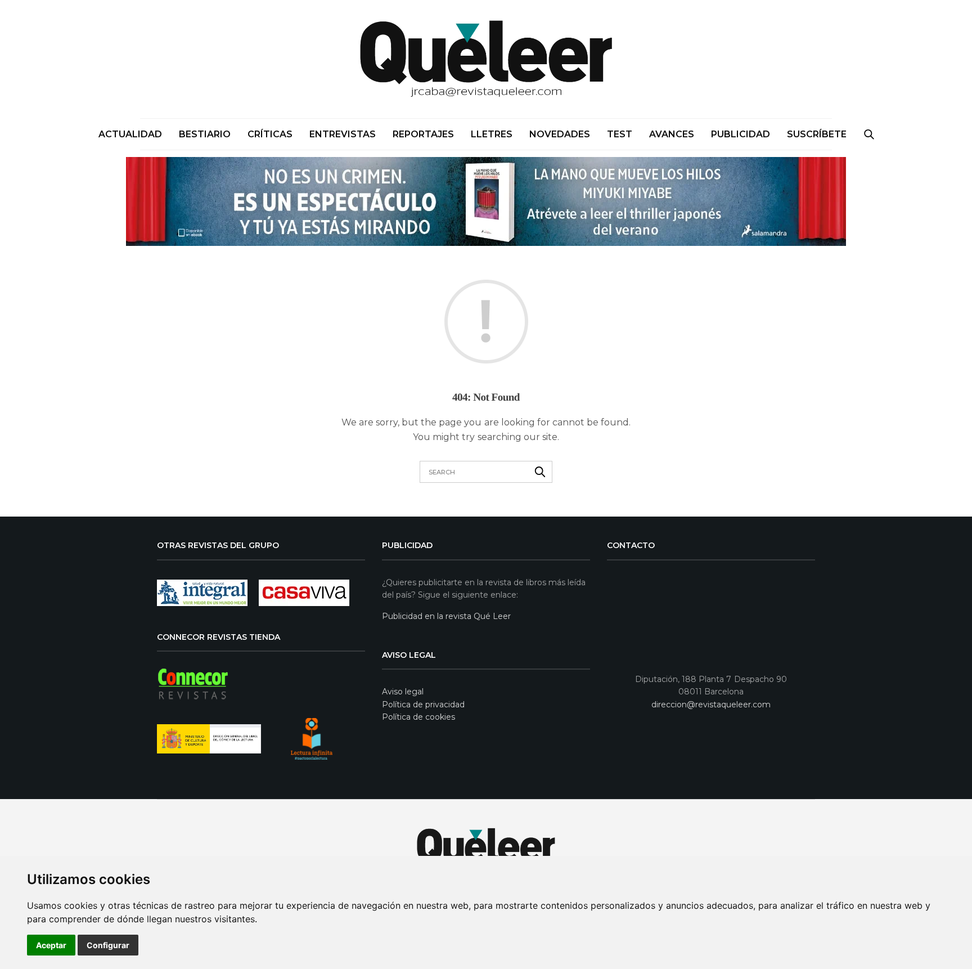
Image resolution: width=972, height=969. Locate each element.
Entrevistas (342, 134)
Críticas (270, 134)
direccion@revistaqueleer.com (711, 704)
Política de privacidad (423, 704)
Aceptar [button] (51, 945)
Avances (671, 134)
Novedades (559, 134)
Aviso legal (403, 692)
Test (619, 134)
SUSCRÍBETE (817, 134)
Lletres (491, 134)
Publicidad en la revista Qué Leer (446, 616)
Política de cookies (418, 717)
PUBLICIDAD (740, 134)
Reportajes (423, 134)
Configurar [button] (108, 945)
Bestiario (205, 134)
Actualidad (130, 134)
